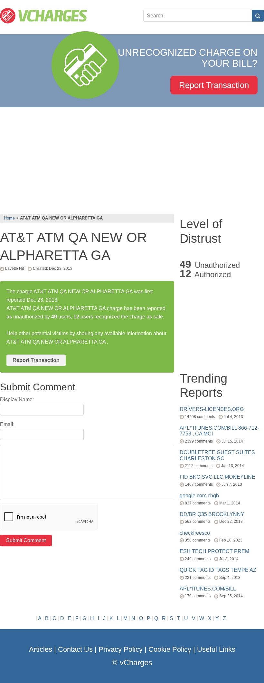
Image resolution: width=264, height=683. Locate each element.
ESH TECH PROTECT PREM (214, 551)
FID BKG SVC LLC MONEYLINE (217, 477)
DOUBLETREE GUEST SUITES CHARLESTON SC (217, 455)
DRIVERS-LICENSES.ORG (212, 409)
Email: (7, 424)
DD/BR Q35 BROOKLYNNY (212, 514)
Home (9, 218)
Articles (40, 649)
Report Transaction (214, 85)
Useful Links (216, 649)
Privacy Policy (121, 649)
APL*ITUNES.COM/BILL (208, 588)
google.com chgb (199, 495)
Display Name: (17, 399)
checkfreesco (195, 533)
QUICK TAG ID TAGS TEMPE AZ (218, 570)
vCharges (136, 662)
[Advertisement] (132, 159)
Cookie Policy (169, 649)
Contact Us (75, 649)
